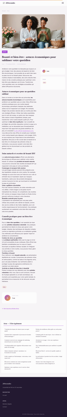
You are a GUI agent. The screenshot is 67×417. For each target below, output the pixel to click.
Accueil (4, 10)
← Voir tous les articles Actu (10, 308)
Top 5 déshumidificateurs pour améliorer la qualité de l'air (49, 346)
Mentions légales (7, 404)
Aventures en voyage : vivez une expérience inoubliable (47, 340)
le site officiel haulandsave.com (23, 131)
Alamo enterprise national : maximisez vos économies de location (15, 351)
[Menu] (62, 3)
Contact (5, 406)
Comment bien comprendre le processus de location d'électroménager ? (17, 335)
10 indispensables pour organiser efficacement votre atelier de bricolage (17, 346)
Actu (8, 10)
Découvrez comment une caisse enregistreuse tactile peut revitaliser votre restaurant (17, 362)
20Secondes (9, 3)
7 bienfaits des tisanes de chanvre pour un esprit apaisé (16, 330)
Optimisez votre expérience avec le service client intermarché (16, 368)
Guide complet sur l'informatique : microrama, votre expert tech (17, 357)
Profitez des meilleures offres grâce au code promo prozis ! (49, 330)
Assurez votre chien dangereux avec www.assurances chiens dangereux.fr (45, 362)
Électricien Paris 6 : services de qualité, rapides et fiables (48, 351)
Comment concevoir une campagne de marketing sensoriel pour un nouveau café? (17, 340)
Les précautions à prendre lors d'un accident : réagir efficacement (49, 357)
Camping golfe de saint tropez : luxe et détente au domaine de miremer (48, 335)
